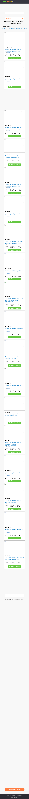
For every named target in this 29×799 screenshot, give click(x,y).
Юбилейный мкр (14, 415)
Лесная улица (17, 214)
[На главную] (9, 1)
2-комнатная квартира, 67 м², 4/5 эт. (14, 356)
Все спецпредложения (14, 789)
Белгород (12, 51)
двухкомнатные (12, 28)
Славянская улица (17, 243)
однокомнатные (4, 28)
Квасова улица (17, 51)
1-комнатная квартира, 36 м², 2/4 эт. (14, 78)
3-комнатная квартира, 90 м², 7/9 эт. (14, 49)
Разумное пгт (14, 444)
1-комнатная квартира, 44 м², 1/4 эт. (14, 270)
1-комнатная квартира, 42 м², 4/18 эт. (14, 241)
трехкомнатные (19, 28)
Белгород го (7, 51)
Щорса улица (16, 559)
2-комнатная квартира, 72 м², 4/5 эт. (14, 213)
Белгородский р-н (8, 129)
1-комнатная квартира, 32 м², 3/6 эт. (14, 529)
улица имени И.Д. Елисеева (10, 445)
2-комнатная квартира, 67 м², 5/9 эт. (14, 155)
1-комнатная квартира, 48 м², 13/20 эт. (14, 557)
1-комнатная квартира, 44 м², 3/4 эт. (14, 298)
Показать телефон (15, 58)
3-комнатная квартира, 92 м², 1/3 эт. (14, 127)
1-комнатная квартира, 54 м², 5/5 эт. (14, 385)
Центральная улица (9, 301)
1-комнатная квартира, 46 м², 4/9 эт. (14, 413)
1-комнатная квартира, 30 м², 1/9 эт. (14, 184)
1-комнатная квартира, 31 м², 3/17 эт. (14, 328)
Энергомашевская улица (19, 79)
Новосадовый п (15, 271)
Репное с (14, 358)
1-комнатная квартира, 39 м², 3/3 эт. (14, 500)
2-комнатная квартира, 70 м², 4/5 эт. (14, 472)
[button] (23, 39)
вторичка (26, 28)
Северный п (14, 129)
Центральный (20, 129)
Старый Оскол (8, 330)
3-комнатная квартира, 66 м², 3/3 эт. (14, 442)
